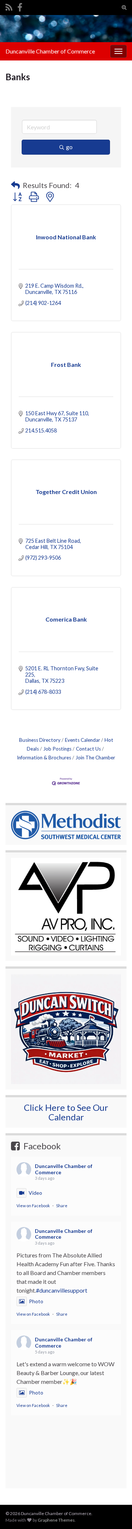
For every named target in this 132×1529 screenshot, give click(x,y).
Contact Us (88, 749)
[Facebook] (19, 6)
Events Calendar (82, 740)
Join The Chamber (95, 757)
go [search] (69, 146)
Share (61, 1205)
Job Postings (57, 749)
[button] (15, 185)
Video (35, 1193)
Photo (36, 1301)
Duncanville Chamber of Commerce (50, 51)
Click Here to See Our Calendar (66, 1112)
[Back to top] (115, 1485)
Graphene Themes (56, 1520)
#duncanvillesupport (61, 1290)
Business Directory (39, 740)
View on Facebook (33, 1205)
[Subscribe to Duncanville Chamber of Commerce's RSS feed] (9, 6)
